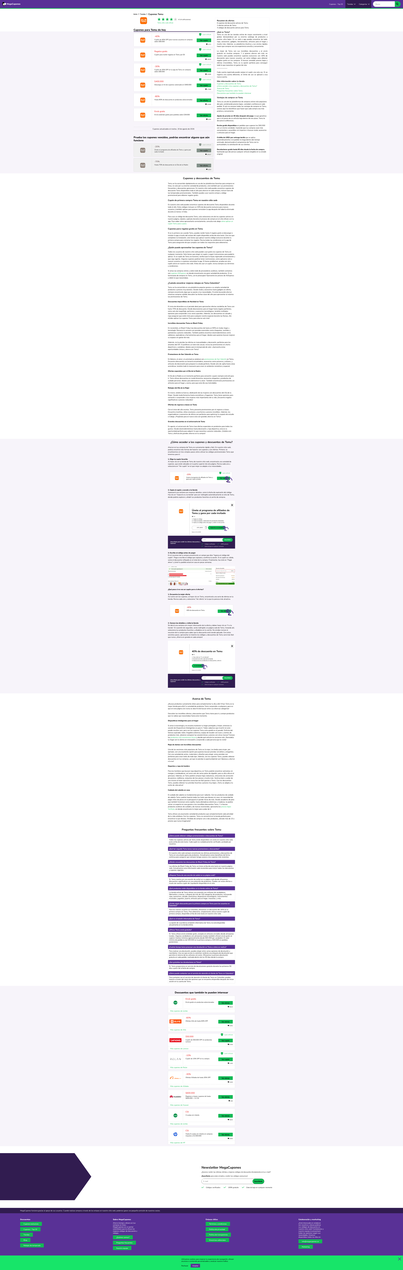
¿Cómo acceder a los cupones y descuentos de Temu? (237, 86)
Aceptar (195, 1266)
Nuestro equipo (122, 1248)
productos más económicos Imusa (183, 737)
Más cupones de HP (177, 1142)
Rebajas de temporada (32, 1245)
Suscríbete (258, 1181)
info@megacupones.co (310, 1241)
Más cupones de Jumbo (179, 1011)
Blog (25, 1240)
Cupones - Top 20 (30, 1229)
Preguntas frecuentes (124, 1243)
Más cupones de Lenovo (179, 1048)
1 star (159, 19)
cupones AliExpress (178, 273)
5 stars (175, 19)
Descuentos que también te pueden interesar (234, 93)
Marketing (305, 1247)
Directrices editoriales (217, 1240)
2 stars (163, 19)
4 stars (171, 19)
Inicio (135, 14)
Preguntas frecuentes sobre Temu (230, 91)
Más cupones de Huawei (179, 1105)
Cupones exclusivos (31, 1224)
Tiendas (143, 14)
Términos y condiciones (218, 1224)
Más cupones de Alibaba (179, 1086)
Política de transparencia (218, 1235)
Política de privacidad (217, 1229)
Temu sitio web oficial (165, 23)
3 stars (167, 19)
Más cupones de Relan (178, 1067)
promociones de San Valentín (215, 359)
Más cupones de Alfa (178, 1030)
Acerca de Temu (223, 88)
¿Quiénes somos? (122, 1237)
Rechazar (184, 1266)
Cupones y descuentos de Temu (229, 84)
